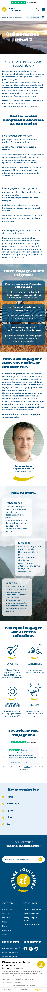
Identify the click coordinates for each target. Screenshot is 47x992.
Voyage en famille (31, 913)
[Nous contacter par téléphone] (37, 9)
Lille (9, 817)
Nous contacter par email (36, 949)
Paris (10, 796)
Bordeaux (13, 803)
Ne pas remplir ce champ (13, 852)
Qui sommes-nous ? (11, 948)
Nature (5, 926)
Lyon (10, 810)
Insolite (5, 922)
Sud (9, 824)
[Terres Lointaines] (11, 9)
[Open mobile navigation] (43, 9)
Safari (4, 934)
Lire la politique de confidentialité (12, 982)
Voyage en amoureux (33, 909)
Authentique (8, 909)
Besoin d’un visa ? (10, 952)
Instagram (31, 948)
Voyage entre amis (32, 924)
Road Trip (6, 930)
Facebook (25, 948)
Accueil (5, 17)
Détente (6, 917)
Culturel (5, 913)
